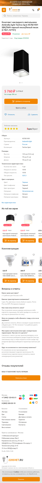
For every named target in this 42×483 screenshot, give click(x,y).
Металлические (27, 191)
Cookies (16, 472)
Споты (4, 417)
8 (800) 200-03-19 (8, 403)
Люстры (4, 412)
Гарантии (22, 419)
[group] (21, 63)
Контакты (22, 425)
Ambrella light (27, 141)
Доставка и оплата (25, 417)
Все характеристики (9, 202)
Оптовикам (23, 422)
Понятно (21, 479)
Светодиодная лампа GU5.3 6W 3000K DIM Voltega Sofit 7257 (27, 275)
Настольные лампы (8, 419)
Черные (25, 182)
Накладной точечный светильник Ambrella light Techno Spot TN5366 (10, 234)
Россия (24, 144)
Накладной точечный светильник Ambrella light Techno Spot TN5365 (27, 234)
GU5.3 (24, 175)
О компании (23, 412)
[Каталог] (4, 10)
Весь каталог (6, 427)
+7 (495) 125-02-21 (9, 397)
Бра (3, 414)
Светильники (6, 425)
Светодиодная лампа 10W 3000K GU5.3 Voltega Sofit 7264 (10, 275)
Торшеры (5, 422)
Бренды (21, 414)
